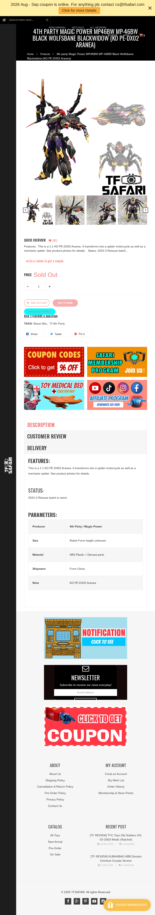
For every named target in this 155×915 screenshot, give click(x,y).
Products (45, 54)
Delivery (37, 448)
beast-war (41, 323)
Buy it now (65, 303)
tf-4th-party (57, 323)
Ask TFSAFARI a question (41, 316)
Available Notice (39, 311)
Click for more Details (79, 10)
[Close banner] (150, 8)
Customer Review (46, 436)
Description (41, 424)
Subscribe (84, 701)
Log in (113, 34)
